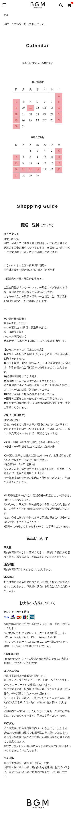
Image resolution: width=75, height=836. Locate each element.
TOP (6, 15)
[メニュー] (4, 5)
